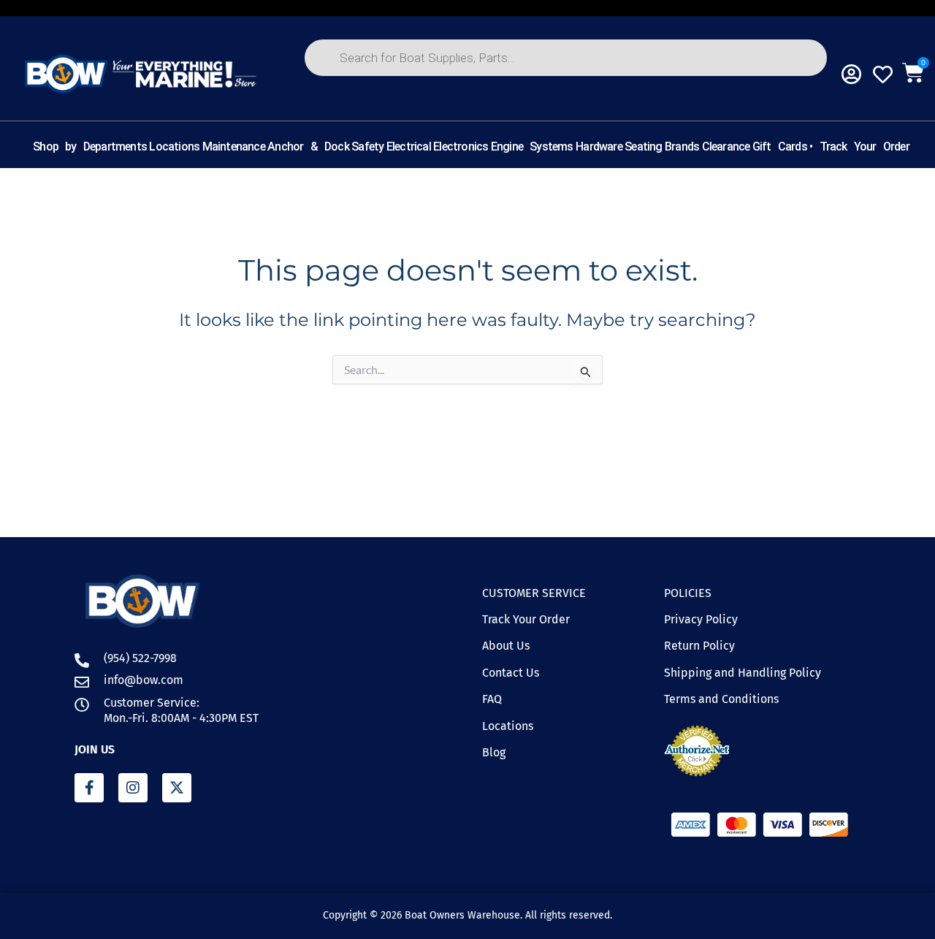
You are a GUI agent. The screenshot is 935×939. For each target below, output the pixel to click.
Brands (682, 146)
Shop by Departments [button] (90, 146)
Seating (643, 146)
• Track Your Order (859, 146)
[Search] (336, 109)
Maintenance (233, 146)
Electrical (408, 146)
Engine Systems (532, 146)
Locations (174, 146)
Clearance (725, 146)
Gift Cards (779, 146)
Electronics (460, 146)
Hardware (599, 146)
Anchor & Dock (308, 146)
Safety (367, 146)
